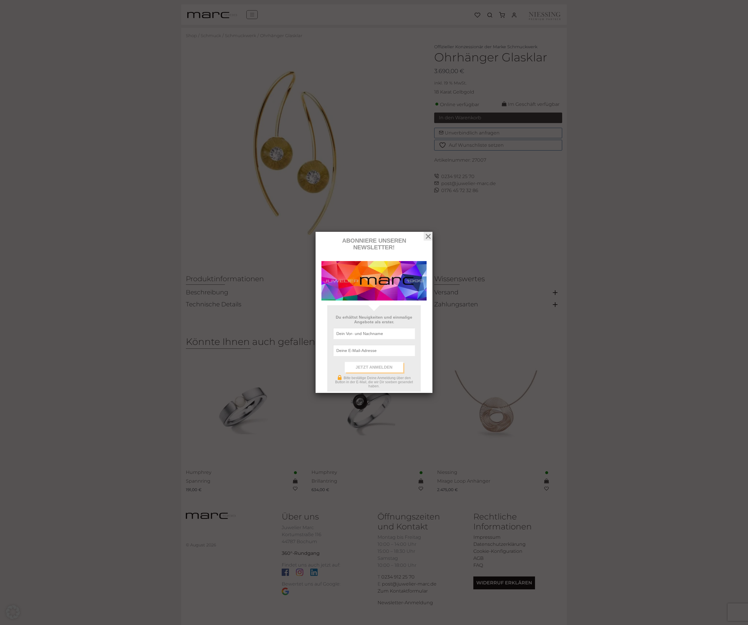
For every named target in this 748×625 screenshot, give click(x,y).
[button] (13, 612)
